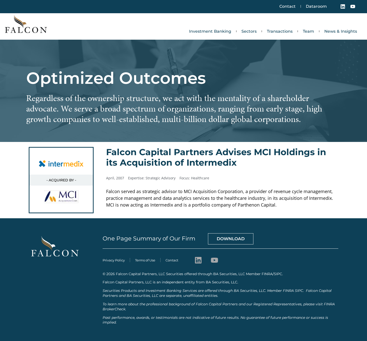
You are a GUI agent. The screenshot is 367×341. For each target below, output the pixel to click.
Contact (287, 6)
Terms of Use (145, 260)
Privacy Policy (114, 260)
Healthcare (200, 178)
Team (308, 31)
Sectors (249, 31)
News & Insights (340, 31)
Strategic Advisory (161, 178)
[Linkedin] (342, 6)
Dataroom (316, 6)
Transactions (280, 31)
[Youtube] (352, 6)
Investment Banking (210, 31)
